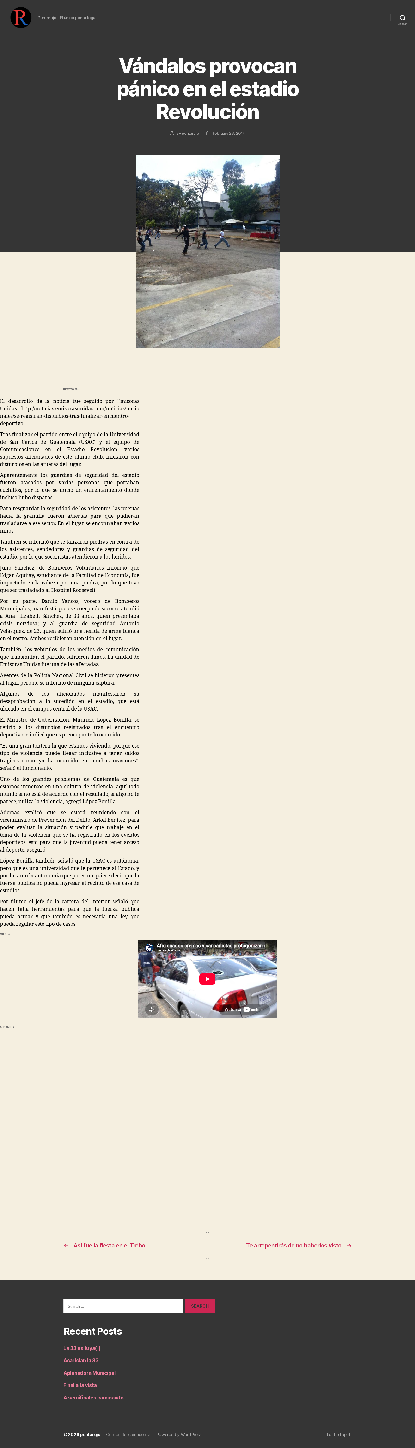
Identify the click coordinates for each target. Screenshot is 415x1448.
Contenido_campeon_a (128, 1434)
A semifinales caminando (93, 1398)
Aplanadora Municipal (89, 1373)
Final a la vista (80, 1385)
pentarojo (190, 133)
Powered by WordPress (179, 1434)
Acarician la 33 (80, 1360)
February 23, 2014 (229, 133)
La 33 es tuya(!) (82, 1348)
